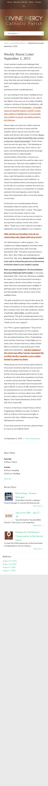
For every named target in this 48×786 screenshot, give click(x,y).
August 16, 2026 (10, 564)
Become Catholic (21, 2)
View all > (8, 479)
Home (9, 2)
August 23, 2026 (10, 561)
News (31, 2)
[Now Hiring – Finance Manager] (9, 497)
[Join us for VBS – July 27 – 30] (9, 516)
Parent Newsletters (18, 43)
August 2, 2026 (9, 570)
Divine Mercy (24, 20)
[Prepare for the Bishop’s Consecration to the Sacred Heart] (9, 536)
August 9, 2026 (9, 567)
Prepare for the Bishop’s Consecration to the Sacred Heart (29, 536)
